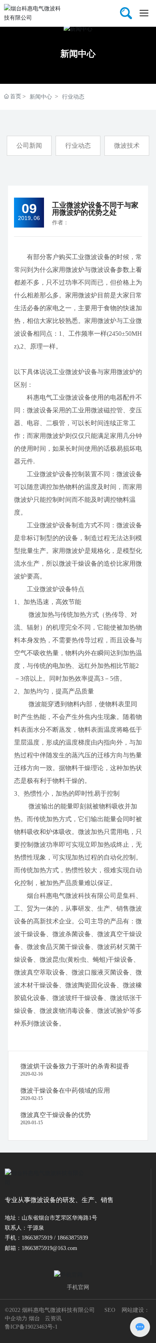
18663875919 (37, 1238)
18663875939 (72, 1238)
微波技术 (127, 145)
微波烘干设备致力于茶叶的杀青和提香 (74, 1066)
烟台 (34, 1318)
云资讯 (53, 1318)
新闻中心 (78, 54)
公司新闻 (29, 145)
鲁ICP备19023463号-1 (31, 1327)
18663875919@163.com (49, 1248)
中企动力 (16, 1318)
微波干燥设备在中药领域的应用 (65, 1090)
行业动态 (73, 96)
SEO (109, 1310)
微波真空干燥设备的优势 (55, 1114)
